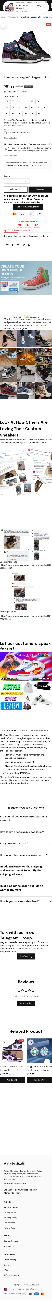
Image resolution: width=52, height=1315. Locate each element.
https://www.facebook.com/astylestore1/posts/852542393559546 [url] (25, 566)
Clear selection (10, 138)
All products (13, 17)
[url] (12, 735)
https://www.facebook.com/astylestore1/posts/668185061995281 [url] (25, 617)
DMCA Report (31, 1289)
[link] (9, 7)
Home (2, 17)
